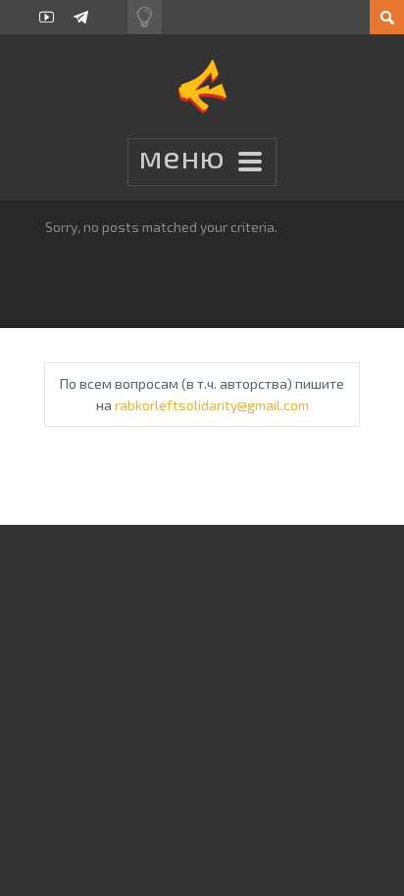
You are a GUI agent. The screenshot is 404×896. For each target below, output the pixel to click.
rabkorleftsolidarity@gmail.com (212, 405)
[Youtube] (46, 17)
